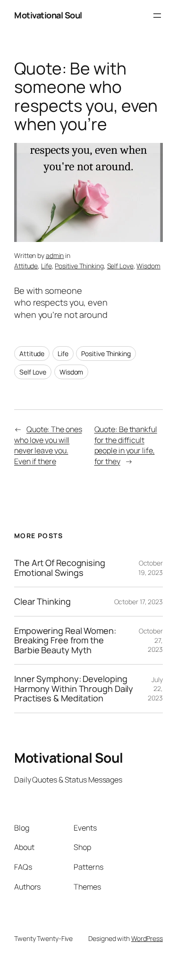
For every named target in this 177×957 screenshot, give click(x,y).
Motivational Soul (48, 15)
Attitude (26, 265)
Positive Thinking (79, 265)
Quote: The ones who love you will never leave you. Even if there (48, 445)
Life (46, 265)
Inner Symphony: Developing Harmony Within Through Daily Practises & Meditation (73, 688)
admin (55, 255)
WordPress (147, 938)
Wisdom (148, 265)
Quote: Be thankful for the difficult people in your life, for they (125, 445)
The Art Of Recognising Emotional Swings (59, 567)
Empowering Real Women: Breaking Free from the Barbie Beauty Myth (65, 640)
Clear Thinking (42, 601)
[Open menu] (157, 15)
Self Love (120, 265)
